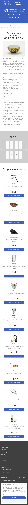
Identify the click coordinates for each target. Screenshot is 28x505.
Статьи (3, 463)
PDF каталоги (4, 467)
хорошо (14, 497)
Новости (3, 460)
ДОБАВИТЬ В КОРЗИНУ (14, 195)
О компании (4, 447)
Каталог (3, 449)
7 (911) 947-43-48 (8, 4)
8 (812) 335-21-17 (8, 3)
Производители (5, 452)
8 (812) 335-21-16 (8, 1)
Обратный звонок (19, 3)
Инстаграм (22, 477)
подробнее (14, 501)
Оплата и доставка (6, 469)
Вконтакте (4, 477)
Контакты (3, 465)
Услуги (3, 454)
